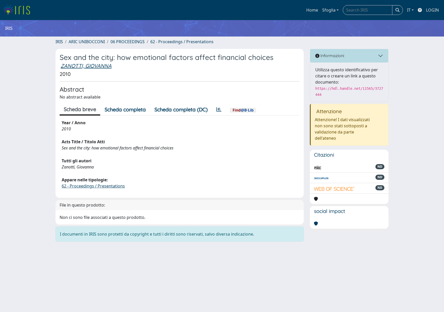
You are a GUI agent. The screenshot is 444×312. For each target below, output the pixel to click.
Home (312, 10)
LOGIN (432, 10)
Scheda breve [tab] (80, 109)
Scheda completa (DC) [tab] (181, 109)
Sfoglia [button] (329, 10)
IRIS (59, 41)
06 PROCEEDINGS (127, 41)
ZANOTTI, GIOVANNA (86, 66)
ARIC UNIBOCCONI (87, 41)
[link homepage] (18, 10)
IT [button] (409, 10)
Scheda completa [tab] (125, 109)
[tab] (219, 109)
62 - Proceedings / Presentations (182, 41)
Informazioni (331, 55)
